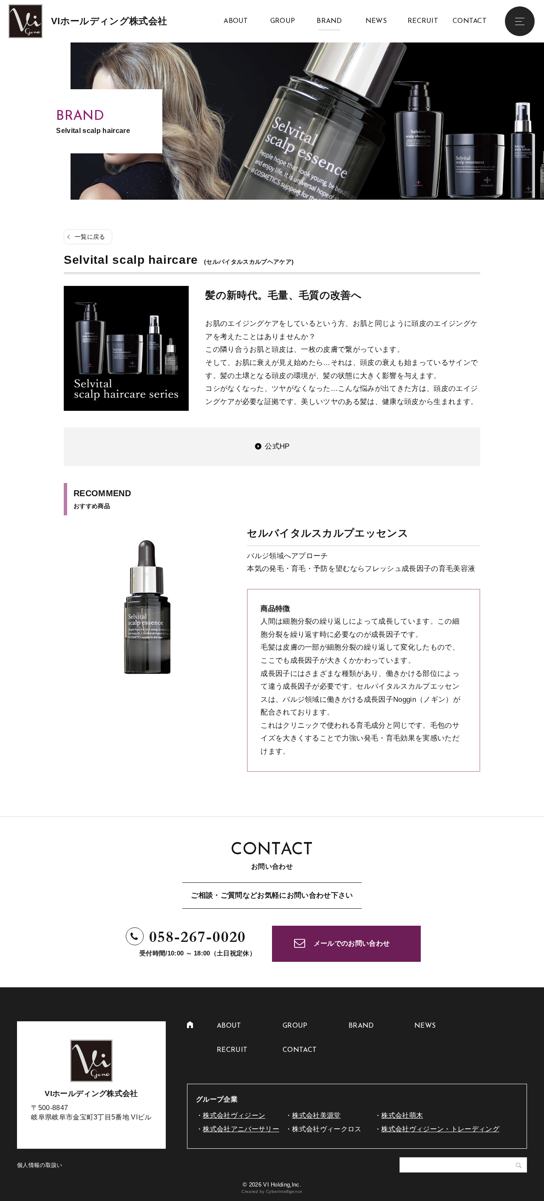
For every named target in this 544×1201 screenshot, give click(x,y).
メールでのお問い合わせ (352, 943)
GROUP (282, 21)
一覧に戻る (90, 236)
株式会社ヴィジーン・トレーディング (440, 1129)
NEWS (376, 21)
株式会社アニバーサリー (241, 1129)
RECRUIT (423, 21)
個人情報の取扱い (39, 1165)
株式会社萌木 (402, 1115)
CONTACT (470, 21)
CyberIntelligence (284, 1191)
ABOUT (236, 21)
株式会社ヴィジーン (234, 1115)
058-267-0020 (197, 937)
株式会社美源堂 (316, 1115)
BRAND (329, 21)
